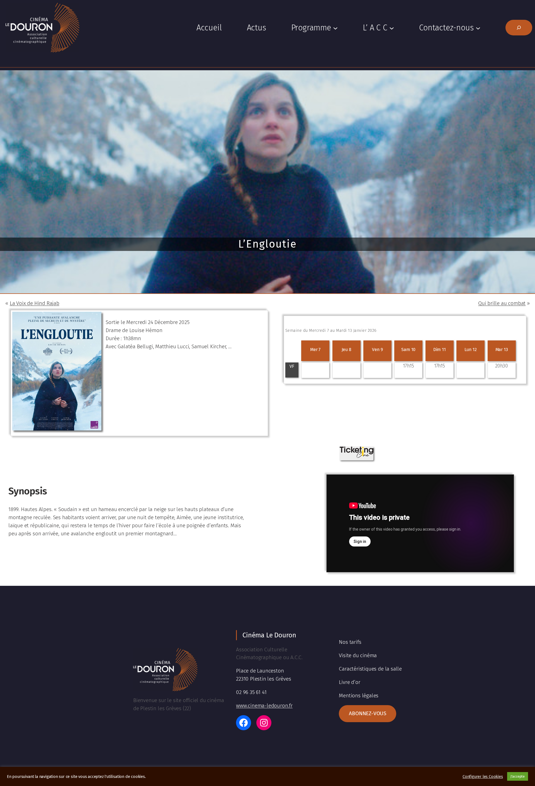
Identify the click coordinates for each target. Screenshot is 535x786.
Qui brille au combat (502, 303)
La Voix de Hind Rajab (34, 303)
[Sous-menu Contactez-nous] (478, 27)
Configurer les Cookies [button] (483, 776)
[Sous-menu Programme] (335, 27)
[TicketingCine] (356, 456)
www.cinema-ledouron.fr (264, 705)
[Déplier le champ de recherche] (518, 27)
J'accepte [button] (517, 776)
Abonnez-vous (367, 713)
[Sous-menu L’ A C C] (391, 27)
